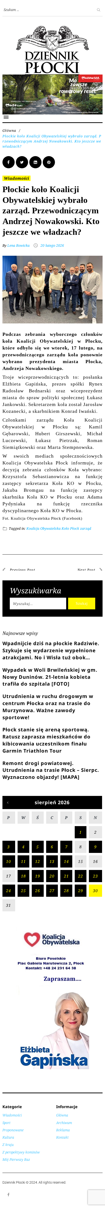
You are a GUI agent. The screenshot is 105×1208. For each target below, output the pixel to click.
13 (52, 861)
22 (80, 876)
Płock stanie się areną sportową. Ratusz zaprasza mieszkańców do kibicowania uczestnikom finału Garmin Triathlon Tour (46, 740)
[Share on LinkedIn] (35, 162)
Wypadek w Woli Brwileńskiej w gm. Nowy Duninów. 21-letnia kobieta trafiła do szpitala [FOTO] (49, 677)
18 (23, 876)
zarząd (85, 528)
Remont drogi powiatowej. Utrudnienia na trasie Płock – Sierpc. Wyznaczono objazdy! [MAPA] (50, 770)
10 (8, 861)
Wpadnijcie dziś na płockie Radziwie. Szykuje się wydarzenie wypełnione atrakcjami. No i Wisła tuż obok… (50, 650)
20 (52, 876)
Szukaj (82, 603)
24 (8, 890)
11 (23, 861)
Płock (74, 528)
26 (37, 890)
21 (66, 876)
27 (52, 890)
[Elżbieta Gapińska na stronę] (52, 1069)
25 (23, 890)
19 (37, 876)
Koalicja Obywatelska (43, 528)
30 (95, 890)
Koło (65, 528)
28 (66, 890)
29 (80, 890)
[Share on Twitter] (22, 162)
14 (66, 861)
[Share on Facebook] (8, 162)
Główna (9, 130)
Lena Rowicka (18, 245)
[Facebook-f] (8, 1195)
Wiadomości (16, 178)
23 (95, 876)
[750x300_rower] (52, 77)
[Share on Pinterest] (49, 162)
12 (37, 861)
